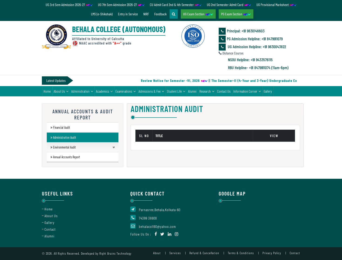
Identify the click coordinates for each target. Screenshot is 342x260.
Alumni (192, 91)
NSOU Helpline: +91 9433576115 (250, 59)
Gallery (268, 91)
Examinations (123, 91)
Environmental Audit (64, 147)
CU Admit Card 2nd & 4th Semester (172, 4)
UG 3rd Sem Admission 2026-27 (66, 4)
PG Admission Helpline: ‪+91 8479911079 (255, 38)
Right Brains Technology (115, 253)
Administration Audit (64, 137)
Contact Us (224, 91)
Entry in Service (128, 14)
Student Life (174, 91)
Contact (50, 229)
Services (175, 253)
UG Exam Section (194, 14)
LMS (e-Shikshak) (102, 14)
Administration (80, 91)
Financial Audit (61, 127)
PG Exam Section (232, 14)
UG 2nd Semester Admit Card (225, 4)
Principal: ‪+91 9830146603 (246, 30)
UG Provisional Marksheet (272, 4)
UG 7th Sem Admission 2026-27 (117, 4)
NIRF (146, 14)
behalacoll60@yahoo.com (157, 226)
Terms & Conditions (241, 253)
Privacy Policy (271, 253)
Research (205, 91)
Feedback (160, 14)
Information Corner (245, 91)
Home (47, 91)
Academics (102, 91)
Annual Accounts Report (66, 157)
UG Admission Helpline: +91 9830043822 (256, 46)
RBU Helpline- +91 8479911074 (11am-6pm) (258, 67)
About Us (59, 91)
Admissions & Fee (149, 91)
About (157, 253)
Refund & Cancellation (204, 253)
